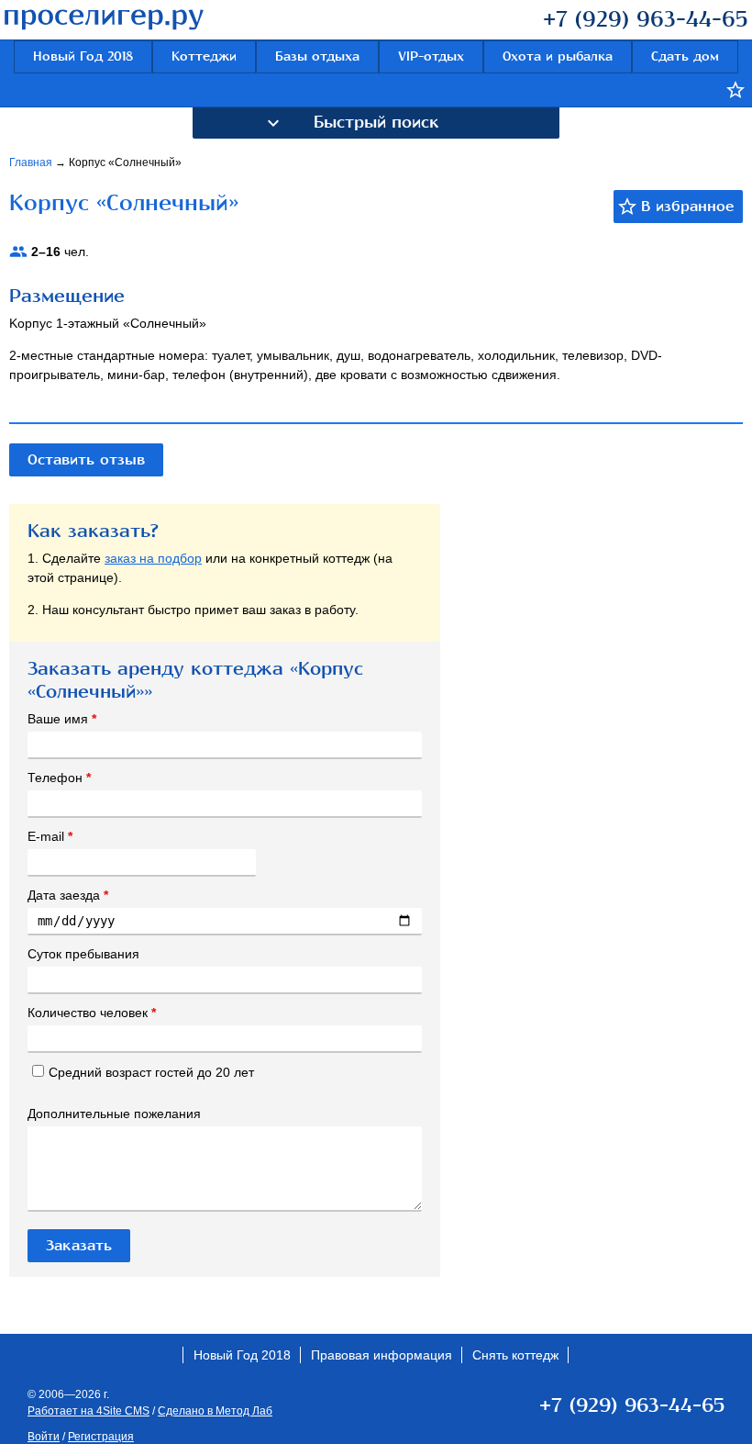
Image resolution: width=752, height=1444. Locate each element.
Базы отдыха (317, 56)
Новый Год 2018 (83, 56)
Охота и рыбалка (558, 56)
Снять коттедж (515, 1355)
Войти (44, 1436)
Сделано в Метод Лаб (215, 1411)
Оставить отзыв (86, 460)
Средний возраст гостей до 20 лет (151, 1072)
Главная (32, 162)
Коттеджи (204, 56)
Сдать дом (685, 56)
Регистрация (101, 1436)
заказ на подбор (153, 558)
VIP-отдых (431, 56)
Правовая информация (381, 1355)
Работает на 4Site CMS (88, 1411)
